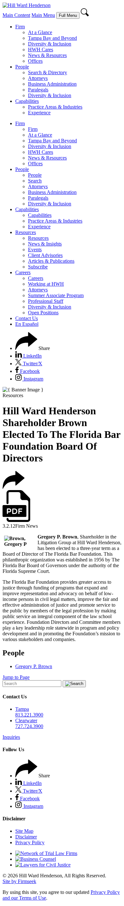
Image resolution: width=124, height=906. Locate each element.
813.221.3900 (29, 714)
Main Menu (43, 15)
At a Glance (40, 32)
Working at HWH (46, 284)
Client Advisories (45, 255)
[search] (85, 15)
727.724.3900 (29, 726)
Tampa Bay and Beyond (52, 38)
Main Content (16, 15)
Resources (25, 232)
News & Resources (47, 55)
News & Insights (45, 243)
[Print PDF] (16, 520)
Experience (39, 112)
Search (35, 180)
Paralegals (38, 89)
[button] (32, 348)
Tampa (22, 709)
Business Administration (52, 84)
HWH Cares (40, 49)
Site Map (24, 831)
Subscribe (38, 266)
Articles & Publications (51, 261)
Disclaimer (26, 836)
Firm (20, 26)
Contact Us (26, 318)
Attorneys (38, 78)
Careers (23, 272)
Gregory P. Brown (33, 666)
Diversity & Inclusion (49, 43)
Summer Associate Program (56, 295)
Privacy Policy (30, 842)
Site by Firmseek (19, 881)
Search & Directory (47, 72)
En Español (26, 324)
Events (35, 249)
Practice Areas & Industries (55, 107)
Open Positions (43, 312)
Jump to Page (16, 677)
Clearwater (26, 720)
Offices (35, 61)
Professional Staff (45, 301)
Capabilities (27, 101)
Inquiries (11, 737)
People (22, 66)
